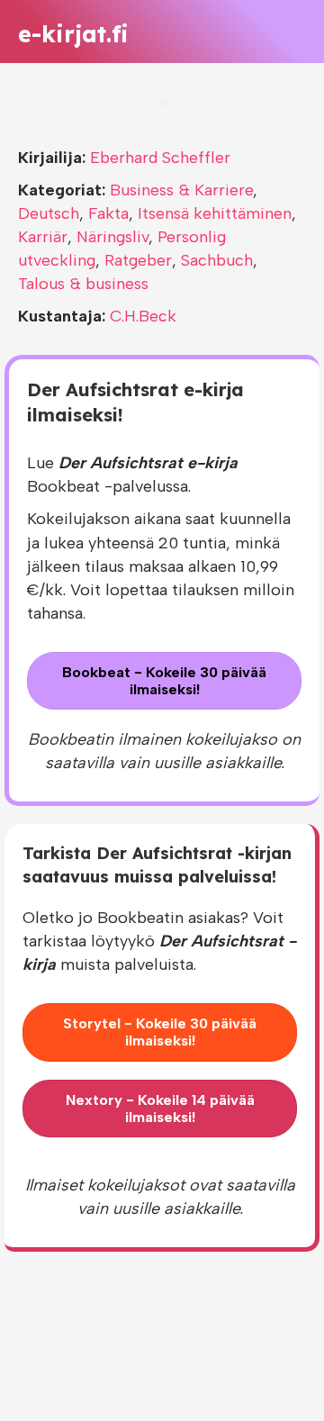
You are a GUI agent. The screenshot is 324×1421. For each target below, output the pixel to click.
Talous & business (83, 284)
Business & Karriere (181, 190)
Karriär (43, 237)
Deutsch (48, 213)
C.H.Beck (143, 316)
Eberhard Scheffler (160, 157)
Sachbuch (217, 260)
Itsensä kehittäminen (215, 213)
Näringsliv (112, 237)
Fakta (108, 213)
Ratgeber (138, 260)
